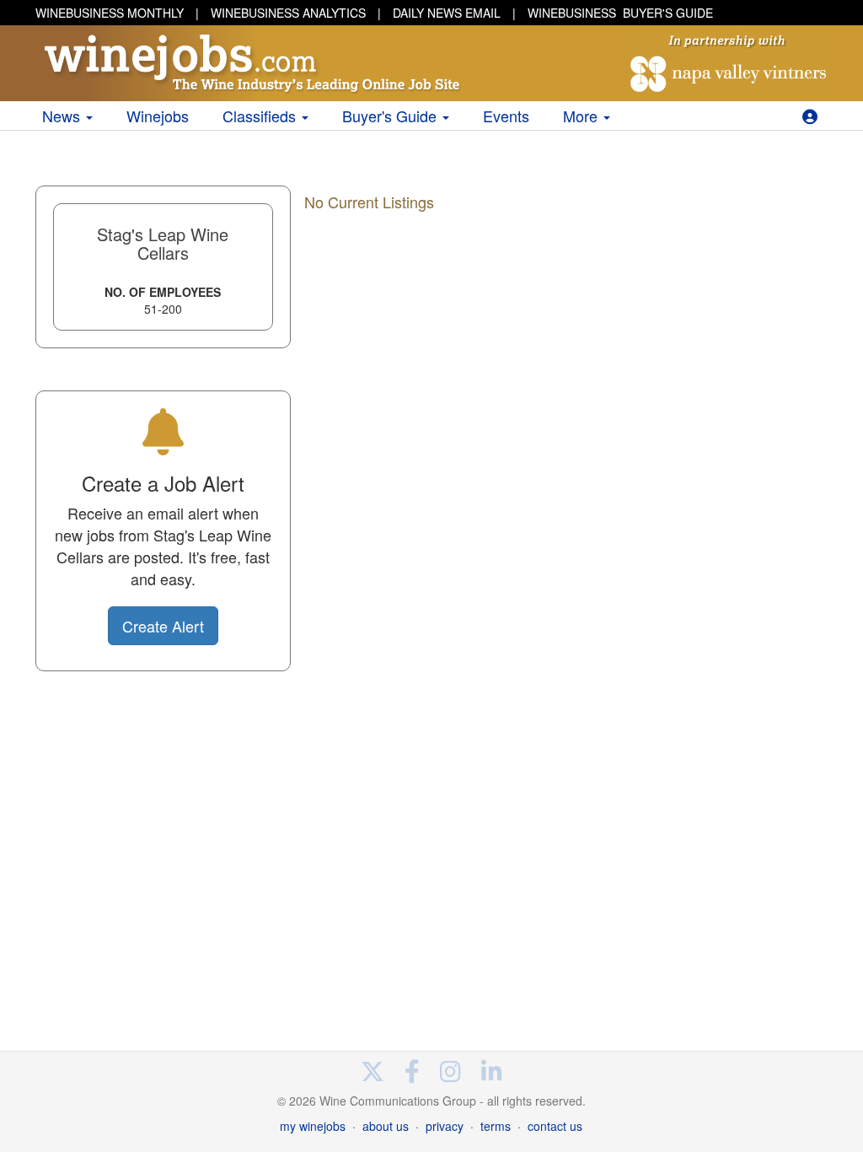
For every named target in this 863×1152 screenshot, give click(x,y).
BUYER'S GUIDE (620, 12)
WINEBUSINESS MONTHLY (109, 12)
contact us (555, 1125)
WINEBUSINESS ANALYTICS (288, 12)
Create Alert (163, 626)
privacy (445, 1125)
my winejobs (313, 1125)
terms (495, 1125)
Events (506, 116)
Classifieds (261, 116)
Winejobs (157, 116)
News (63, 116)
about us (385, 1125)
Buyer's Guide (391, 116)
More (582, 116)
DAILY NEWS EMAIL (447, 12)
